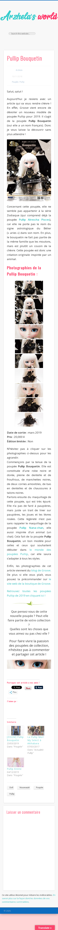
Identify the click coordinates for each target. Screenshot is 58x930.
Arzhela (19, 70)
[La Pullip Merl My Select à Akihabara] (36, 731)
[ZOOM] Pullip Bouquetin (15, 739)
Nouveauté (25, 787)
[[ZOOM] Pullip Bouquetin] (15, 731)
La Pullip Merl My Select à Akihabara (35, 740)
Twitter (28, 40)
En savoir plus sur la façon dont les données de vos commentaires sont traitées (28, 898)
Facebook (21, 40)
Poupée (15, 82)
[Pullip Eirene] (15, 762)
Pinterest (35, 40)
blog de (40, 570)
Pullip (21, 82)
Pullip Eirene (14, 768)
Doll (11, 787)
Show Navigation (47, 28)
